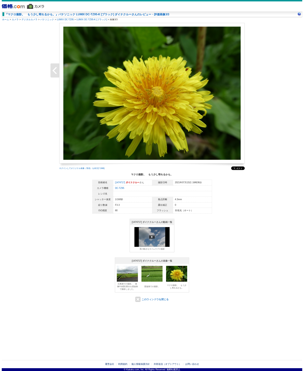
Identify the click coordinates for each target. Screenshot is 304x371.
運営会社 (109, 364)
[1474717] (120, 182)
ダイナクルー (133, 182)
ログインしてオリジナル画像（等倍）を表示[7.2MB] (81, 168)
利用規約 (122, 364)
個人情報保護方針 (140, 364)
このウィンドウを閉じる (155, 299)
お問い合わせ (192, 364)
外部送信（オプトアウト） (167, 364)
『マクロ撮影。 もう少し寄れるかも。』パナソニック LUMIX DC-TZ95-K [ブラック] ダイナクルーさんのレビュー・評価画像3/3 (87, 14)
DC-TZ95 (119, 188)
